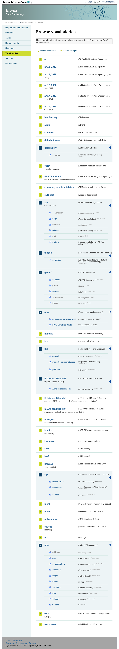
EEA (17, 2)
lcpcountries (58, 482)
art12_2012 (50, 67)
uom (46, 545)
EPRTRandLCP (53, 176)
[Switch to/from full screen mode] (99, 2)
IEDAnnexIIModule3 (55, 398)
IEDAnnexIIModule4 (55, 409)
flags (54, 219)
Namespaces (11, 63)
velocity (55, 599)
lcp (46, 474)
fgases (48, 253)
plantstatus (57, 487)
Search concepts (70, 51)
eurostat (49, 195)
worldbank (50, 624)
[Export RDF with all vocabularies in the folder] (110, 148)
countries (56, 260)
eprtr (47, 166)
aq (45, 59)
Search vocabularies (48, 51)
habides (48, 333)
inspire (48, 430)
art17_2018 (50, 106)
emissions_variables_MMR (64, 319)
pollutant (56, 369)
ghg (46, 312)
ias (46, 341)
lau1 (46, 448)
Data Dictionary (27, 22)
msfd (47, 504)
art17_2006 (50, 85)
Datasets (9, 33)
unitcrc (55, 242)
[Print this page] (95, 2)
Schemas (9, 48)
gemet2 (48, 272)
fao (46, 202)
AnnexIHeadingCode (61, 389)
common (49, 132)
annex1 (55, 356)
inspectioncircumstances (63, 362)
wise (46, 613)
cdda (47, 125)
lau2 (46, 456)
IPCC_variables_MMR (62, 325)
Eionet (17, 22)
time (54, 593)
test (46, 537)
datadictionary (52, 140)
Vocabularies (11, 53)
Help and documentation (16, 27)
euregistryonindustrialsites (59, 187)
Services (9, 58)
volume (55, 605)
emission (56, 570)
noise (47, 511)
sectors (55, 495)
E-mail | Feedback (14, 640)
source (55, 291)
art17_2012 (50, 96)
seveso (48, 527)
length (55, 576)
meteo (55, 581)
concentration (58, 564)
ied (46, 349)
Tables (8, 38)
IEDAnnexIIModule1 (55, 378)
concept (55, 280)
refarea (55, 230)
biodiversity (50, 117)
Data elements (12, 43)
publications (51, 519)
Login (90, 2)
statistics (56, 587)
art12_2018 (50, 74)
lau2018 (48, 464)
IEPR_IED (49, 419)
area (54, 558)
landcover (49, 441)
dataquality (50, 148)
